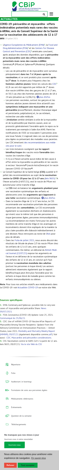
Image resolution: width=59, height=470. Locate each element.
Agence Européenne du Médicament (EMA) (24, 44)
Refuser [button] (10, 465)
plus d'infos (44, 97)
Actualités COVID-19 (27, 287)
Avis (49, 233)
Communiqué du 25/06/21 (12, 318)
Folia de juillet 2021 (24, 240)
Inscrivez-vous (14, 445)
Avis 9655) (50, 178)
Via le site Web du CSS (31, 344)
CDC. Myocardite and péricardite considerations (28, 337)
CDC (54, 83)
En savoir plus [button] (38, 458)
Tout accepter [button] (27, 465)
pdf (50, 334)
